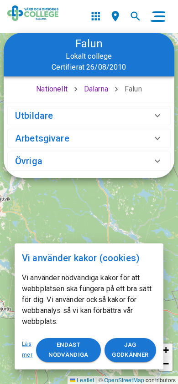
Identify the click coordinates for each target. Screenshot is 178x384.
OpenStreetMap (124, 380)
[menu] (95, 16)
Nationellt (52, 89)
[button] (166, 350)
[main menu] (158, 16)
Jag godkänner (130, 350)
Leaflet (84, 380)
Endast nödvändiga (68, 350)
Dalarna (96, 89)
